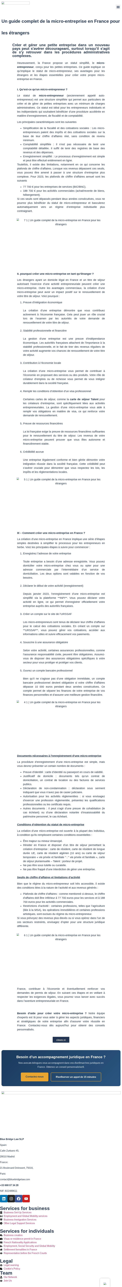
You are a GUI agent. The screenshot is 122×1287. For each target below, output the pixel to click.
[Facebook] (18, 1198)
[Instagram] (11, 1198)
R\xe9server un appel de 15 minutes (76, 1077)
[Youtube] (26, 1198)
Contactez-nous (35, 1076)
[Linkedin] (3, 1198)
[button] (118, 6)
